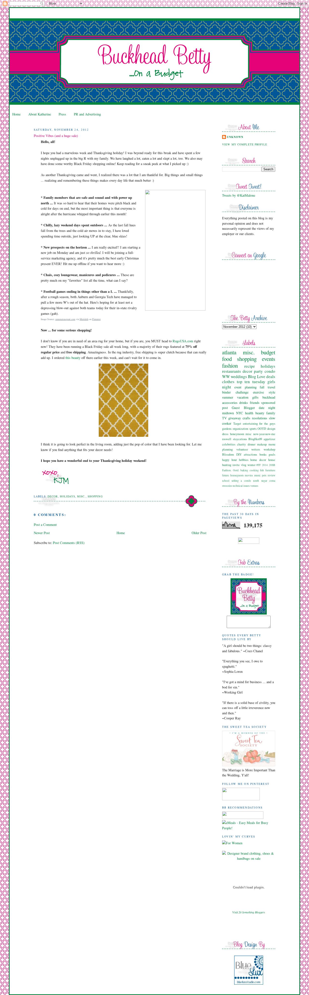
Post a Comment (45, 524)
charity (241, 444)
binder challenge (235, 392)
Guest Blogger (243, 407)
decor (53, 496)
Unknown (235, 137)
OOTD (262, 428)
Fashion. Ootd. (230, 470)
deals (270, 376)
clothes (228, 381)
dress (225, 434)
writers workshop (263, 449)
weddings (239, 376)
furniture (270, 470)
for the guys (267, 423)
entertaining (250, 423)
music (257, 475)
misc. (81, 496)
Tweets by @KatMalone (238, 195)
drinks (243, 402)
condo (270, 371)
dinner (251, 444)
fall (262, 387)
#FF (258, 465)
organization (240, 428)
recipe (249, 366)
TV (224, 418)
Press (62, 114)
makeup (262, 444)
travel (271, 387)
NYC (239, 413)
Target (237, 423)
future (225, 475)
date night (267, 407)
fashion (230, 365)
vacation (242, 397)
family (270, 413)
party (258, 371)
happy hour (229, 460)
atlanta (229, 352)
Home (16, 114)
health (249, 413)
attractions (250, 454)
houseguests (237, 475)
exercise (258, 392)
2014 (265, 465)
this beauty (72, 357)
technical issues (241, 485)
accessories (230, 402)
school (225, 480)
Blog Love (256, 376)
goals (272, 454)
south (256, 480)
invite (236, 465)
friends (255, 402)
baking (244, 470)
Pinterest (96, 319)
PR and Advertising (87, 114)
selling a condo (241, 480)
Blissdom (228, 454)
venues (254, 485)
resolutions (259, 418)
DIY (239, 454)
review (271, 475)
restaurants (231, 371)
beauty (259, 413)
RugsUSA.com (183, 341)
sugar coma (268, 480)
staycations (240, 439)
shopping (95, 496)
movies (249, 475)
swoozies (227, 485)
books (263, 454)
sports (253, 428)
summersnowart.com (65, 319)
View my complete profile (244, 144)
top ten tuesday (251, 381)
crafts (246, 418)
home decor (258, 460)
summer (227, 397)
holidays (67, 496)
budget (268, 352)
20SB (272, 465)
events (268, 358)
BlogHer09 (255, 439)
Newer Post (42, 532)
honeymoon (237, 434)
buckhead (268, 397)
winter (251, 465)
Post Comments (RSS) (68, 542)
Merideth (84, 319)
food (227, 358)
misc (249, 434)
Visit (248, 912)
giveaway (234, 418)
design (271, 428)
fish (262, 470)
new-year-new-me (264, 434)
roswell (226, 439)
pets (264, 475)
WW (226, 376)
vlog (243, 465)
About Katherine (39, 114)
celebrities (228, 444)
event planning (245, 387)
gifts (255, 397)
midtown (228, 413)
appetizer (269, 439)
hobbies (243, 460)
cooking (254, 470)
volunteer (242, 449)
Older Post (199, 532)
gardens (227, 428)
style (272, 392)
